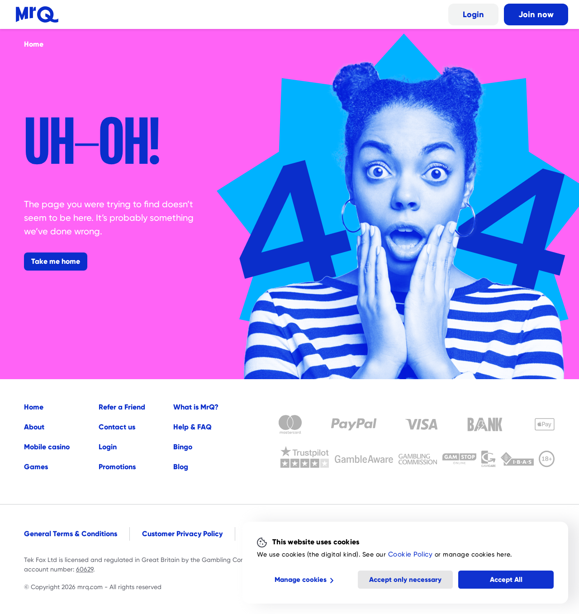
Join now (536, 14)
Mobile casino (47, 447)
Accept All (506, 580)
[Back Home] (37, 14)
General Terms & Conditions (70, 533)
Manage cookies (301, 580)
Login (473, 14)
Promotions (117, 466)
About (34, 427)
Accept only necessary (405, 580)
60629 (84, 569)
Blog (180, 466)
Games (36, 466)
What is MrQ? (195, 407)
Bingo (182, 447)
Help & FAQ (192, 427)
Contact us (117, 427)
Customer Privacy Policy (182, 533)
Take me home (55, 261)
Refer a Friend (122, 407)
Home (33, 407)
